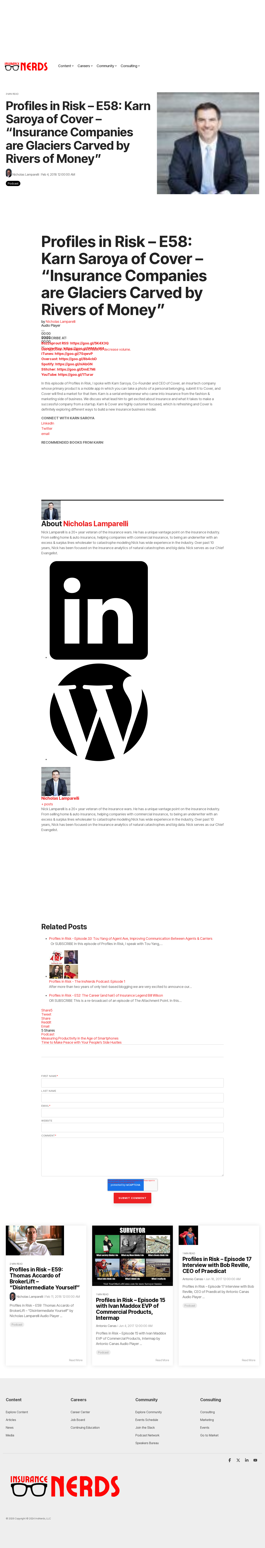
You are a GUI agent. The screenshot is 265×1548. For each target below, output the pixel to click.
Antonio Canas (106, 1326)
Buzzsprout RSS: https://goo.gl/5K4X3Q (75, 343)
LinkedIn (47, 423)
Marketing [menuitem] (207, 1420)
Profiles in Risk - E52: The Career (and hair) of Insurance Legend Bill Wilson (106, 995)
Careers (84, 66)
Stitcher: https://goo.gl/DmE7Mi (68, 369)
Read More (75, 1360)
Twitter (46, 428)
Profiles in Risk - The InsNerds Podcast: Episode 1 (87, 981)
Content (64, 66)
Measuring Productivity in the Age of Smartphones (80, 1038)
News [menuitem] (10, 1427)
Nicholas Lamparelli (26, 174)
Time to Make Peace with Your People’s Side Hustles (81, 1042)
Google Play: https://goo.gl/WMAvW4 (72, 348)
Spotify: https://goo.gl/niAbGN (67, 364)
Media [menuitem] (10, 1435)
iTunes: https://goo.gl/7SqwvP (67, 354)
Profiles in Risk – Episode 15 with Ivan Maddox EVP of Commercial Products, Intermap (130, 1309)
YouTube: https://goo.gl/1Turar (67, 374)
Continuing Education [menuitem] (85, 1427)
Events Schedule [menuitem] (146, 1420)
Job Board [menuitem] (78, 1420)
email (45, 434)
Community (105, 66)
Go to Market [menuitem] (209, 1435)
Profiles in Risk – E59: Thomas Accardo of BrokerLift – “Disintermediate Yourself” (45, 1278)
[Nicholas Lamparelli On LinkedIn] (98, 657)
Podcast (13, 183)
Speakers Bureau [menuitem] (147, 1443)
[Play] (42, 330)
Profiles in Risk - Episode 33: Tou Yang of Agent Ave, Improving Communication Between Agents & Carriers (130, 938)
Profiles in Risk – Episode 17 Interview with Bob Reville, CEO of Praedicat (217, 1265)
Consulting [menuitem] (207, 1412)
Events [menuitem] (204, 1427)
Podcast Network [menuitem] (147, 1435)
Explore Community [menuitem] (149, 1412)
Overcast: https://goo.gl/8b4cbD (69, 359)
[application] (89, 331)
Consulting (129, 66)
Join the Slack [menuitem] (145, 1427)
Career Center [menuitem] (80, 1412)
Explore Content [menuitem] (17, 1412)
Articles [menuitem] (11, 1420)
